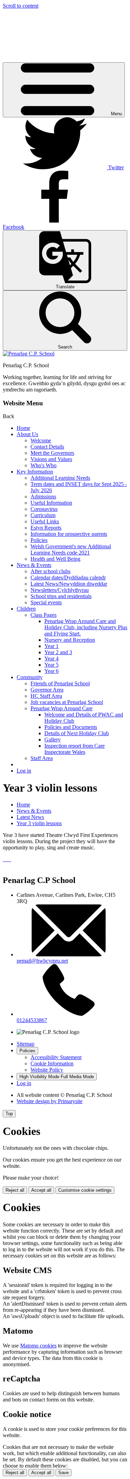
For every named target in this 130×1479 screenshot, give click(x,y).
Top (9, 1113)
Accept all (41, 1190)
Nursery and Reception (69, 640)
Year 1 (51, 646)
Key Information (35, 472)
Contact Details (47, 447)
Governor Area (47, 690)
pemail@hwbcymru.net (42, 961)
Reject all (15, 1190)
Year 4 (51, 658)
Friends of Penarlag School (60, 683)
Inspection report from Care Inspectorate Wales (74, 749)
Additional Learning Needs (60, 478)
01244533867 (32, 1020)
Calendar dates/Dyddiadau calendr (68, 577)
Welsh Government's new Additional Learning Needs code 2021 (71, 549)
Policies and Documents (70, 727)
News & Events (34, 565)
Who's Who (44, 465)
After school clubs (50, 571)
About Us (27, 434)
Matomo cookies (38, 1346)
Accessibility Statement (56, 1057)
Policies (39, 540)
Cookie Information (52, 1063)
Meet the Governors (52, 453)
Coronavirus (44, 509)
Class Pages (44, 615)
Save (63, 1472)
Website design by (50, 1101)
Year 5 (51, 665)
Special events (46, 602)
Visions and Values (51, 459)
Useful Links (45, 521)
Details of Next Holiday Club (76, 733)
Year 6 (51, 671)
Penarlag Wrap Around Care (62, 708)
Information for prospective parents (69, 534)
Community (30, 677)
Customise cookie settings (85, 1190)
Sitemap (25, 1044)
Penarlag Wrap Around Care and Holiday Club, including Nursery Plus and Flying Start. (85, 627)
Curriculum (43, 515)
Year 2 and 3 (58, 652)
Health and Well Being (55, 559)
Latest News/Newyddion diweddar (69, 584)
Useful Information (51, 503)
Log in (24, 771)
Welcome (41, 440)
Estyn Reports (46, 528)
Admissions (43, 496)
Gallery (52, 739)
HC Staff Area (46, 696)
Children (26, 609)
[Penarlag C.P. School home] (28, 354)
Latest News (30, 817)
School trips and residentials (61, 596)
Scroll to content (20, 6)
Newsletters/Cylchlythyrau (60, 590)
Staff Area (42, 758)
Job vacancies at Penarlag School (67, 702)
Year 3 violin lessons (39, 823)
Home (23, 428)
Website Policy (47, 1070)
